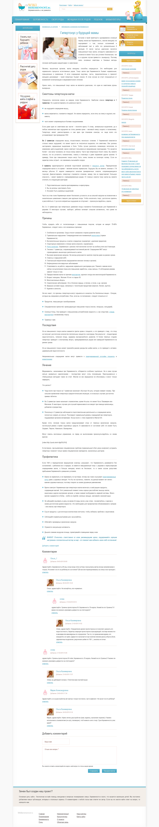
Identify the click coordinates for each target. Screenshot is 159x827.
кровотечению (47, 359)
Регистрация (63, 5)
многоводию (49, 314)
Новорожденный (63, 814)
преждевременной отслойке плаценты (100, 356)
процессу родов (98, 165)
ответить (45, 572)
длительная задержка (129, 69)
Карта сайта (81, 816)
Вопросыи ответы (130, 43)
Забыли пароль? (78, 5)
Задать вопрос (131, 60)
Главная (42, 814)
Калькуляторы (113, 19)
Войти (70, 5)
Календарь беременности (132, 28)
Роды (41, 822)
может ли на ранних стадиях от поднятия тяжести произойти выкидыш (131, 83)
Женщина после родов (79, 19)
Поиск (63, 9)
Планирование (22, 19)
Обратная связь (62, 822)
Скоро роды (58, 19)
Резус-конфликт (52, 246)
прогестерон (95, 235)
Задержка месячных (128, 149)
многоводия (76, 274)
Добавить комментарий (50, 545)
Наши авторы (81, 814)
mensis (124, 122)
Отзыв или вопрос (52, 749)
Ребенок (98, 19)
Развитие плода (127, 98)
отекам (111, 312)
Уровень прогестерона (129, 110)
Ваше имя (48, 742)
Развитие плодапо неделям (132, 36)
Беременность (40, 19)
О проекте (60, 819)
